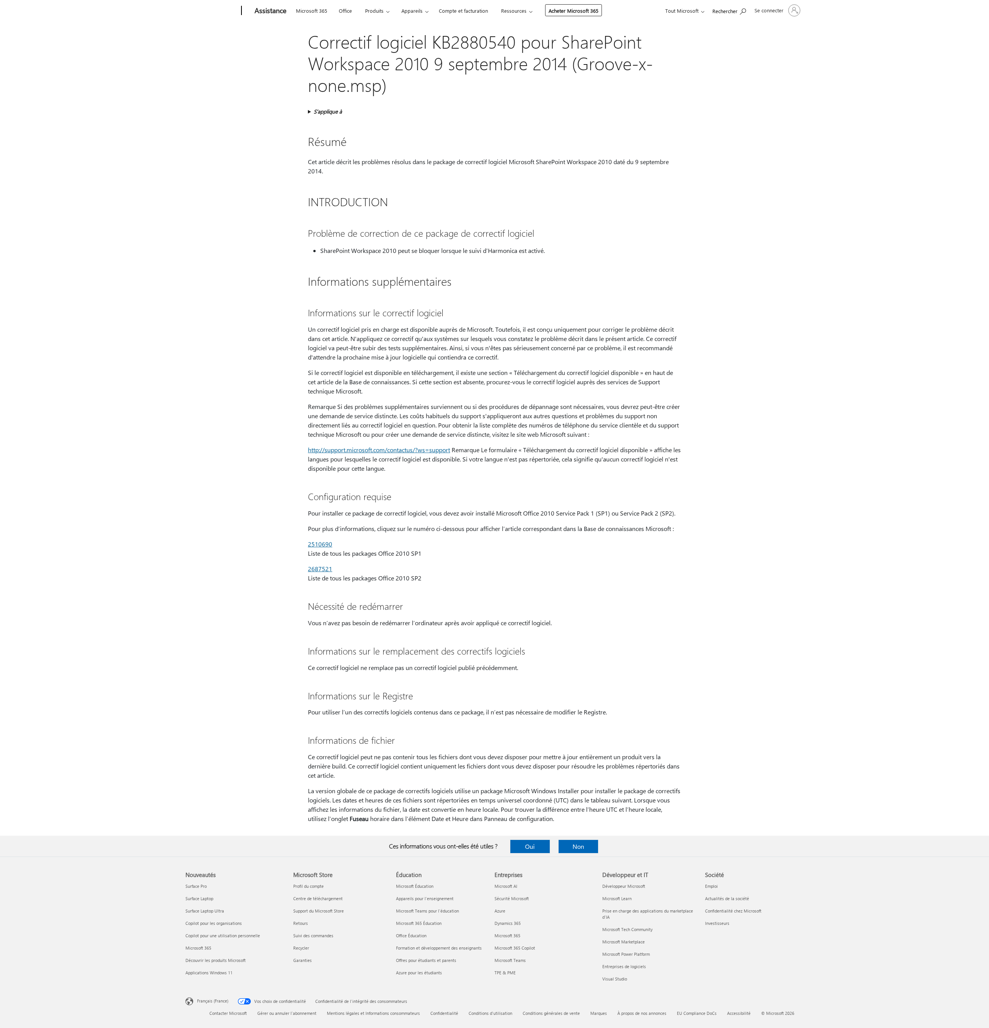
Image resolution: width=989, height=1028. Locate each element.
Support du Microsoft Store (318, 911)
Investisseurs (717, 923)
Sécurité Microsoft (511, 898)
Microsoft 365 (311, 10)
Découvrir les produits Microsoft (215, 960)
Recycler (301, 948)
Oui (530, 846)
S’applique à (328, 111)
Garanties (302, 960)
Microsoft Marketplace (623, 942)
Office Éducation (411, 935)
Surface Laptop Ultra (204, 911)
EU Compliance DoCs (697, 1013)
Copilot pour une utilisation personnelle (222, 935)
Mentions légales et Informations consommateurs (373, 1013)
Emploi (711, 886)
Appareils (412, 10)
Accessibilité (739, 1013)
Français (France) (212, 1001)
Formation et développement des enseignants (439, 948)
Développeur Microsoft (623, 886)
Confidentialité (444, 1013)
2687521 (320, 569)
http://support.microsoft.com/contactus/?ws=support (379, 450)
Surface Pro (196, 886)
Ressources (514, 10)
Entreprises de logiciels (624, 966)
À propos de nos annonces (641, 1013)
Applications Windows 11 (209, 972)
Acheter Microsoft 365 (573, 10)
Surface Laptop (199, 898)
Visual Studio (614, 979)
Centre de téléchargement (318, 898)
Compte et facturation (463, 10)
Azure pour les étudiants (419, 972)
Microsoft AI (505, 886)
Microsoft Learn (617, 898)
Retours (300, 923)
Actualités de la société (727, 898)
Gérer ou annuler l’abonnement (286, 1013)
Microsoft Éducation (414, 886)
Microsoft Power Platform (626, 954)
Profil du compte (308, 886)
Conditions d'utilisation (490, 1013)
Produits (374, 10)
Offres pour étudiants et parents (426, 960)
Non (578, 846)
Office (345, 10)
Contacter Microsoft (228, 1013)
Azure (499, 911)
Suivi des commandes (313, 935)
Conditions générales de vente (551, 1013)
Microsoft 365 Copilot (514, 948)
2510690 (320, 544)
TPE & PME (505, 972)
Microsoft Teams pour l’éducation (427, 911)
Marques (598, 1013)
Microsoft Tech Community (627, 929)
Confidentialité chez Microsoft (733, 911)
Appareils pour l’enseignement (425, 898)
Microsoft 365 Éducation (419, 923)
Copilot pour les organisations (213, 923)
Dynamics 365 (507, 923)
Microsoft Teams (510, 960)
